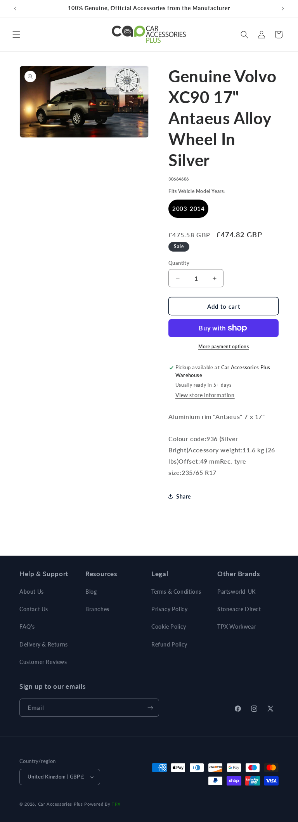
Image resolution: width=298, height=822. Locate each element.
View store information (205, 395)
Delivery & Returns (43, 644)
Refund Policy (169, 644)
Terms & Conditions (176, 591)
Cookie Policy (168, 626)
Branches (97, 609)
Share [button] (183, 496)
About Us (31, 591)
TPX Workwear (236, 626)
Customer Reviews (43, 662)
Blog (91, 591)
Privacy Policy (169, 609)
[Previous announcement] (15, 8)
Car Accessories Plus (60, 803)
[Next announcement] (282, 8)
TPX (116, 803)
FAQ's (27, 626)
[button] (16, 34)
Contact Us (33, 609)
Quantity (178, 263)
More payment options (223, 346)
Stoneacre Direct (239, 609)
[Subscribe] (150, 708)
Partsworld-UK (236, 591)
